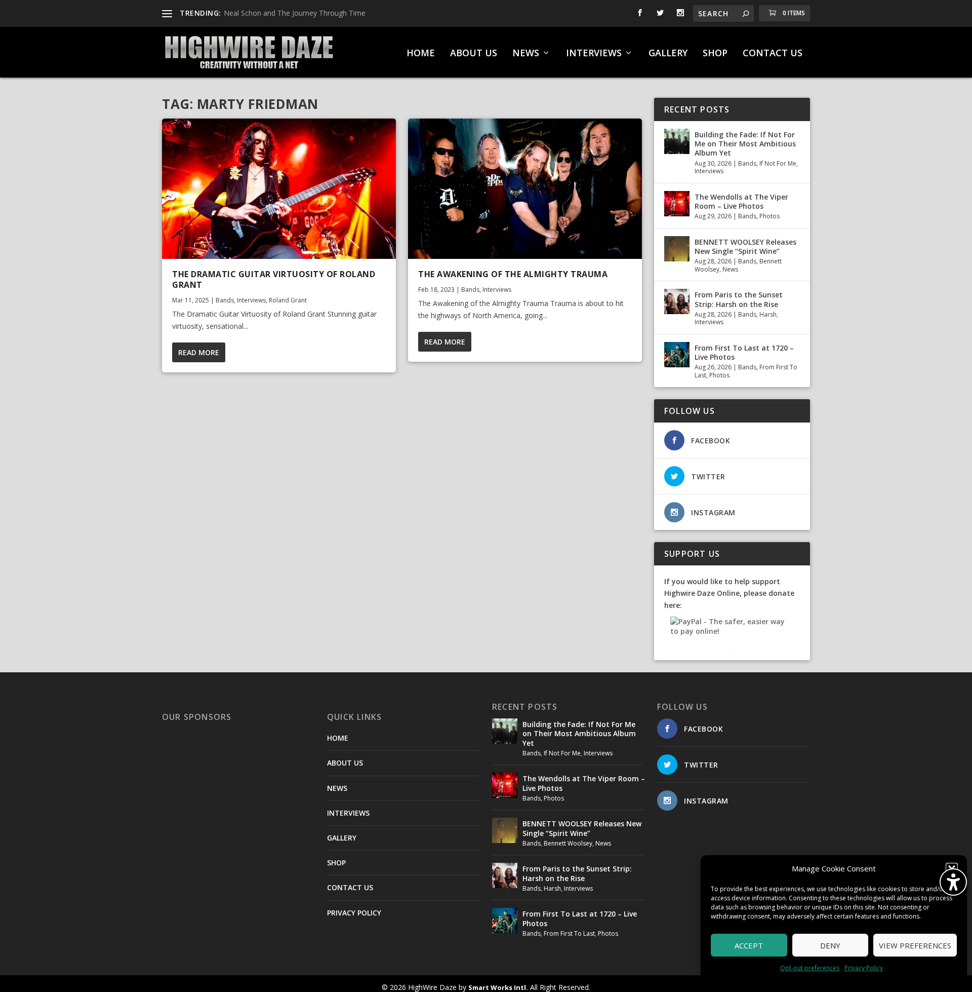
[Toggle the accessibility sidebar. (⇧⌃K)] (953, 882)
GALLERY (668, 54)
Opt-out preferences (809, 968)
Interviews (251, 300)
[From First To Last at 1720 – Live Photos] (677, 354)
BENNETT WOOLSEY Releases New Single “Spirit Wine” (745, 246)
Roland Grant (288, 300)
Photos (769, 216)
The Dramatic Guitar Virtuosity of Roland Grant (273, 279)
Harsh (768, 314)
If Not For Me (777, 163)
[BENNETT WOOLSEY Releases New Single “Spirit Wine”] (677, 248)
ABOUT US (473, 54)
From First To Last (569, 933)
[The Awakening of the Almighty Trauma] (525, 189)
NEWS (525, 54)
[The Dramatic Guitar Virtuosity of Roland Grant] (279, 189)
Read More (198, 352)
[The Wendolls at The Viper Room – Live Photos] (677, 203)
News (730, 269)
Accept (749, 945)
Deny (830, 945)
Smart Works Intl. (498, 987)
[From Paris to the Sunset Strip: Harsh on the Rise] (677, 301)
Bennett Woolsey (568, 843)
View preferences (915, 945)
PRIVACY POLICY (354, 913)
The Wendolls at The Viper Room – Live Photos (741, 201)
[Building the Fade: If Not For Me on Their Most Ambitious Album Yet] (677, 141)
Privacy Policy (863, 968)
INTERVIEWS (594, 54)
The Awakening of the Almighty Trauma (513, 274)
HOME (421, 54)
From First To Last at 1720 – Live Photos (744, 352)
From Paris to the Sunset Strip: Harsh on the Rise (739, 299)
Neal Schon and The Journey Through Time (295, 13)
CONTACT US (772, 54)
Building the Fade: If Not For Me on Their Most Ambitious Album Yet (745, 144)
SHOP (715, 54)
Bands (225, 300)
